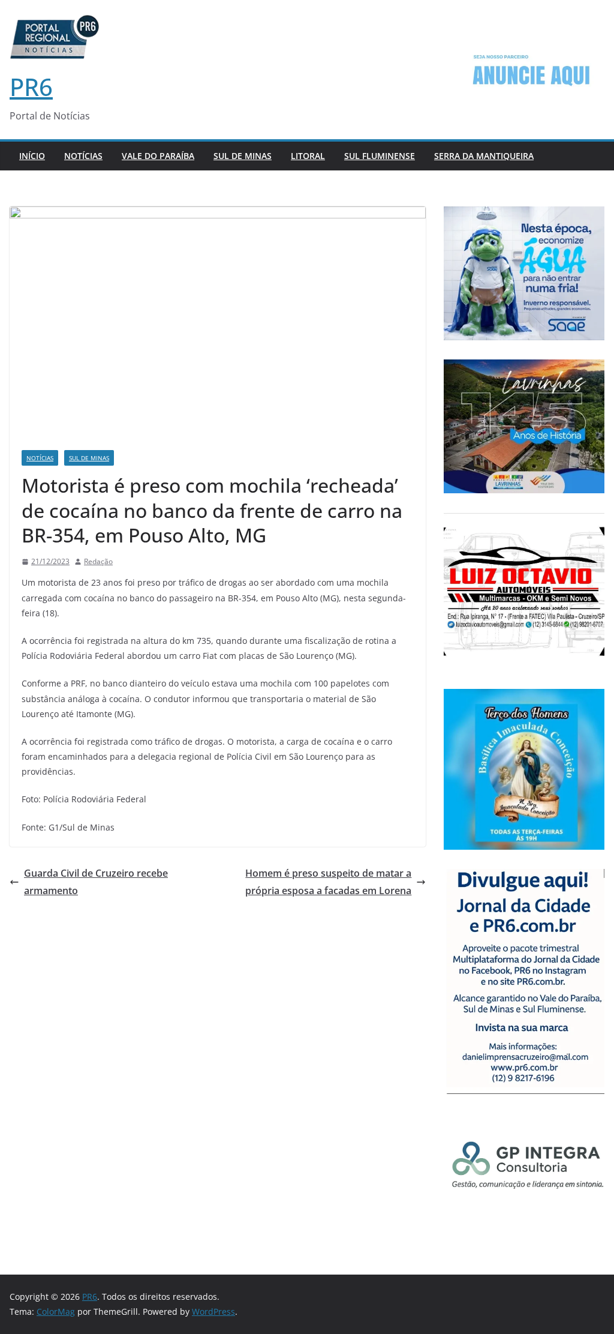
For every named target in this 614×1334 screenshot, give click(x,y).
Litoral (308, 155)
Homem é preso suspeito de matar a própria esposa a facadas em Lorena (328, 882)
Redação (98, 561)
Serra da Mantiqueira (484, 155)
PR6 (31, 86)
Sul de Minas (242, 155)
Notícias (83, 155)
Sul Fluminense (379, 155)
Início (32, 155)
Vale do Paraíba (158, 155)
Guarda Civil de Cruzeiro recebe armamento (96, 882)
